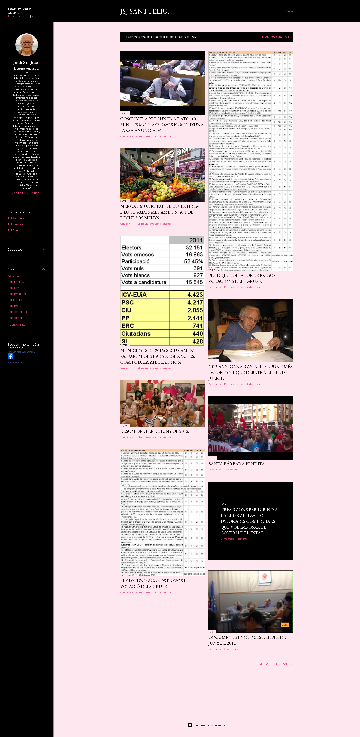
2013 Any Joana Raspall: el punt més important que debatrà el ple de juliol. (250, 372)
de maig (17, 293)
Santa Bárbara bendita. (237, 464)
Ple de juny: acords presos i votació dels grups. (152, 583)
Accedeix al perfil (26, 193)
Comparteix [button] (126, 136)
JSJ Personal (16, 224)
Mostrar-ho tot (276, 36)
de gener (18, 318)
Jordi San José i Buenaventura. (27, 65)
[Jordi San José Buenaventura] (11, 358)
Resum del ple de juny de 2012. (154, 431)
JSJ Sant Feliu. (144, 11)
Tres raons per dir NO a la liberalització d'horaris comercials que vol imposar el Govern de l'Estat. (249, 521)
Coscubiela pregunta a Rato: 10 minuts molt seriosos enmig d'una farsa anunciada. (162, 124)
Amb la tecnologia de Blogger (210, 725)
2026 (13, 275)
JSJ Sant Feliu (17, 218)
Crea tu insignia (15, 362)
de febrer (18, 311)
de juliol (17, 281)
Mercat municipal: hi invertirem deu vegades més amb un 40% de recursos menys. (160, 212)
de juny (17, 287)
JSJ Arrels (14, 230)
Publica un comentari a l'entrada (154, 136)
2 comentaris (231, 648)
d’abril (15, 299)
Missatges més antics (276, 664)
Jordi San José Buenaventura (21, 352)
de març (17, 305)
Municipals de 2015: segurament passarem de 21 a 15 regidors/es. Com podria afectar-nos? (158, 356)
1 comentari (230, 469)
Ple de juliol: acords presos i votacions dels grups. (243, 278)
